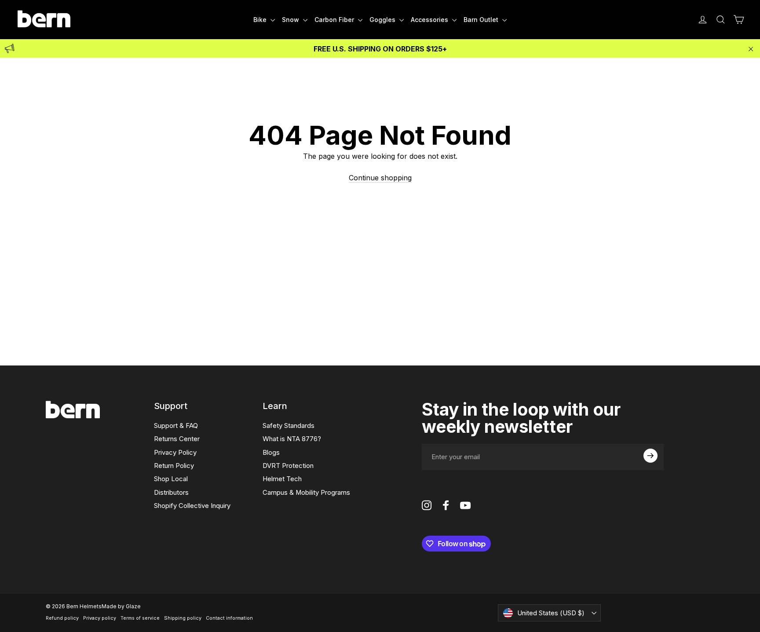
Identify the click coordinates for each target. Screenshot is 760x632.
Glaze (133, 606)
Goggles (383, 19)
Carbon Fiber (335, 19)
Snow (291, 19)
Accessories (430, 19)
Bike (260, 19)
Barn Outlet (482, 19)
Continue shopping (380, 177)
